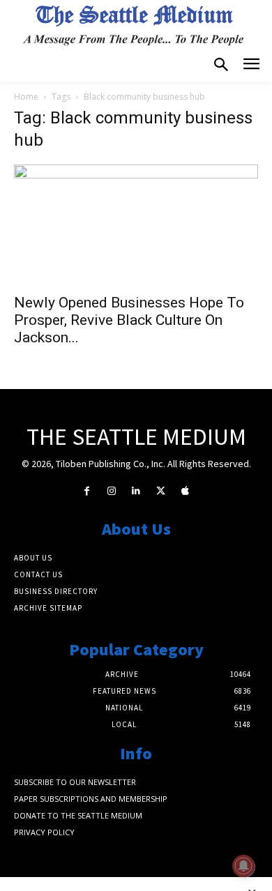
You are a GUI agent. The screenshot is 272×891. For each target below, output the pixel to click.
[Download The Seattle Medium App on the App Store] (185, 491)
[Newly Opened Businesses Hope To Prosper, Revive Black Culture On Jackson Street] (136, 225)
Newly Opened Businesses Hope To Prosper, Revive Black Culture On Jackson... (129, 320)
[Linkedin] (135, 491)
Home (26, 96)
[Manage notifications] (243, 866)
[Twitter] (160, 491)
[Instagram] (111, 491)
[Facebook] (87, 491)
